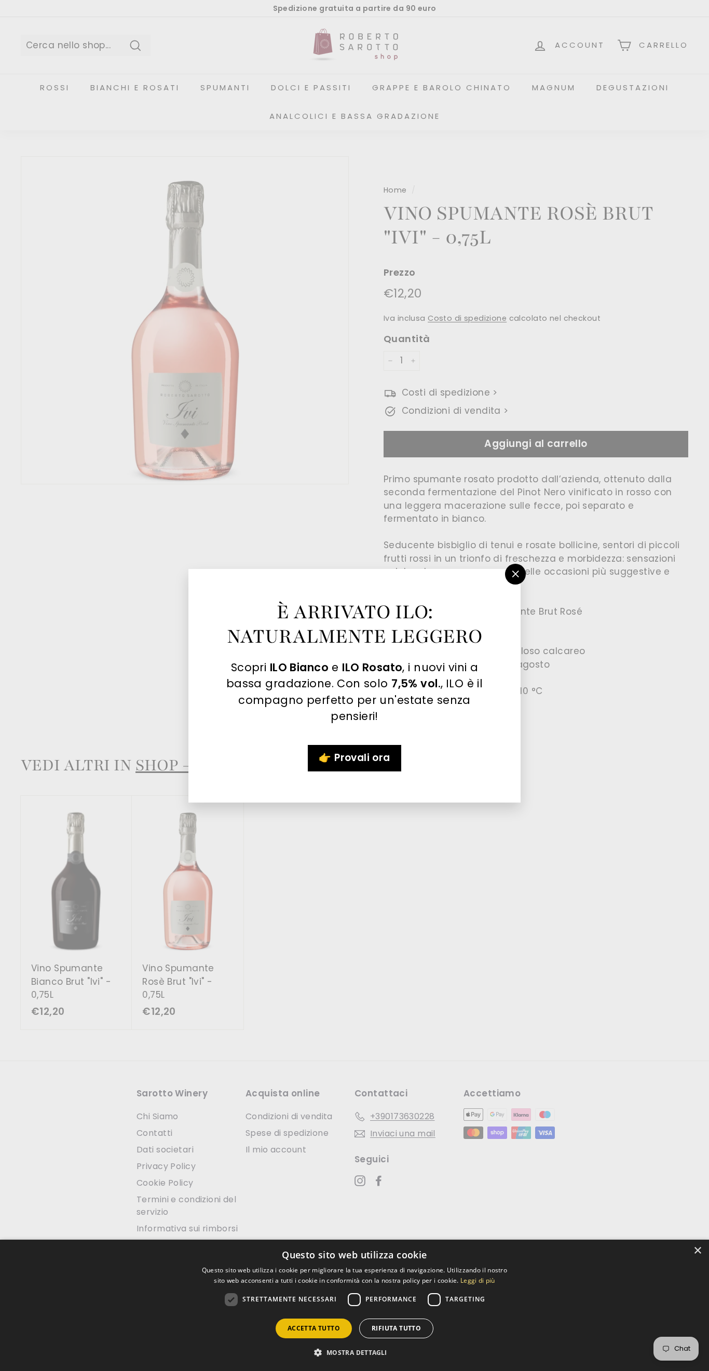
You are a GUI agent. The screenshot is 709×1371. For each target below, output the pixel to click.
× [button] (697, 1251)
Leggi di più (477, 1280)
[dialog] (354, 1305)
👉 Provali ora (354, 758)
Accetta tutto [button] (314, 1328)
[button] (354, 1352)
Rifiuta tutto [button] (396, 1328)
